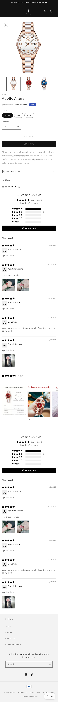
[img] (8, 245)
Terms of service (48, 692)
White (7, 115)
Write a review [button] (29, 228)
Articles (8, 632)
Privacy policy (35, 692)
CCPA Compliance (13, 644)
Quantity (5, 121)
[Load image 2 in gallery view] (29, 84)
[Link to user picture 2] (23, 284)
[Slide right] (55, 84)
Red (19, 115)
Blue (29, 115)
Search (8, 626)
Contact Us (10, 638)
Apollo (43, 152)
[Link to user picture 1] (8, 284)
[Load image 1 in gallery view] (14, 84)
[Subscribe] (49, 664)
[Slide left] (3, 84)
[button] (5, 11)
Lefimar (12, 692)
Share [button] (7, 180)
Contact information (30, 696)
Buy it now (29, 143)
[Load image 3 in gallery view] (44, 84)
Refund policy (23, 692)
